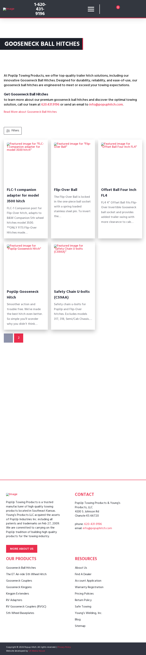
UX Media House (37, 651)
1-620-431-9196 (40, 10)
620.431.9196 (50, 105)
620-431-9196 (93, 524)
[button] (91, 9)
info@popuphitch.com (106, 105)
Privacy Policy (64, 647)
